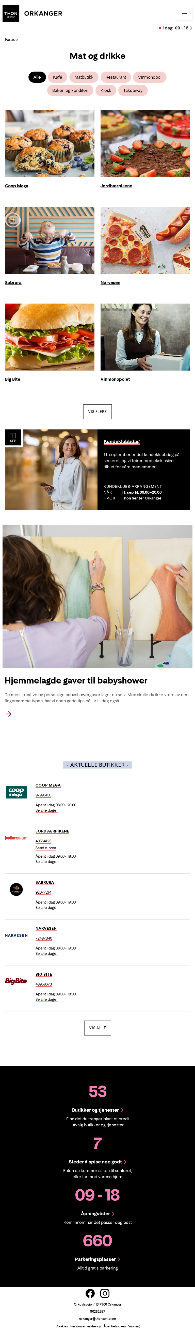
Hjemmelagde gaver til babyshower (76, 680)
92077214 (43, 892)
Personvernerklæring (85, 1326)
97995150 (43, 795)
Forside (11, 39)
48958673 (44, 984)
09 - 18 (175, 27)
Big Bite (44, 974)
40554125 (43, 841)
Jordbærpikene (52, 831)
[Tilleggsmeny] (184, 13)
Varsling (133, 1326)
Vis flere (97, 411)
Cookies (62, 1326)
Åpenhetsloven (115, 1326)
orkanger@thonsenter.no (97, 1319)
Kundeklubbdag (122, 442)
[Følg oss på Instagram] (105, 1293)
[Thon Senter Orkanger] (32, 12)
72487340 (44, 938)
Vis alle (100, 1027)
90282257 (97, 1311)
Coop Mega (48, 785)
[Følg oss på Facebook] (90, 1293)
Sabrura (45, 882)
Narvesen (46, 928)
